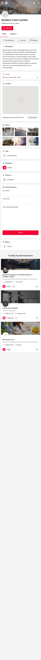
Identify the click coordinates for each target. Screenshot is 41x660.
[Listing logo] (4, 14)
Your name (5, 190)
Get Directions (32, 117)
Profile (4, 34)
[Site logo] (7, 3)
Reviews (14, 34)
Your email (5, 199)
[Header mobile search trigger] (38, 3)
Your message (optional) (10, 207)
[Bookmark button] (37, 286)
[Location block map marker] (20, 100)
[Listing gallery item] (8, 132)
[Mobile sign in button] (34, 3)
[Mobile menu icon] (2, 3)
